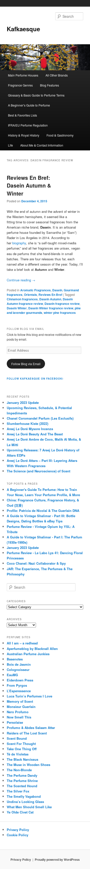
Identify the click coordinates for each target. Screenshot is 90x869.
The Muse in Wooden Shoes (28, 764)
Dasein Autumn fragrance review (40, 301)
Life (10, 145)
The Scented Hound (22, 785)
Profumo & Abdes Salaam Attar (31, 727)
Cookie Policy (17, 834)
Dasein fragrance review (62, 303)
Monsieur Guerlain (21, 706)
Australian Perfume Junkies (28, 653)
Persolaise (15, 722)
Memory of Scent (20, 701)
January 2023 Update (23, 402)
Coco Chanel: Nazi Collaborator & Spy (36, 563)
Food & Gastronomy (60, 135)
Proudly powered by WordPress (57, 859)
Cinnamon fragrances (22, 299)
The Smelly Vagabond (24, 796)
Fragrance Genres (20, 85)
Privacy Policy (18, 829)
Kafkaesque (23, 29)
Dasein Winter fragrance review (50, 308)
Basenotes (15, 659)
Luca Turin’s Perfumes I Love (29, 696)
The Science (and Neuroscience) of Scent (38, 471)
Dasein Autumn (50, 299)
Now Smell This (19, 717)
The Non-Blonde (19, 769)
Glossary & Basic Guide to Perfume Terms (36, 95)
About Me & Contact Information (41, 145)
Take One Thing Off (21, 748)
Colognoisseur (18, 669)
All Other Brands (57, 75)
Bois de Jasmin (19, 664)
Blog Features (49, 85)
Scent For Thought (21, 743)
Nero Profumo (17, 711)
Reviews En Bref (50, 294)
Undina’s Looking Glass (25, 801)
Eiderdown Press (20, 680)
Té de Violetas (17, 754)
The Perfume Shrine (22, 780)
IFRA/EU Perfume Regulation (28, 125)
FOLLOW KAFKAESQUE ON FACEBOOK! (35, 378)
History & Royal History (23, 135)
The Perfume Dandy (22, 775)
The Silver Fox (18, 791)
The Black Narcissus (22, 759)
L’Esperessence (19, 690)
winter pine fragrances (60, 312)
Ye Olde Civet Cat (20, 812)
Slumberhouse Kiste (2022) (27, 423)
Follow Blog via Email (25, 364)
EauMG (12, 674)
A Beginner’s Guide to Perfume (29, 105)
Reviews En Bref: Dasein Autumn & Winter (29, 185)
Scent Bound (17, 738)
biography (19, 243)
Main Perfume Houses (23, 75)
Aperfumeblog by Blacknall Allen (32, 648)
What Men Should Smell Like (29, 806)
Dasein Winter (17, 308)
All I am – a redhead (22, 643)
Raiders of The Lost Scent (27, 733)
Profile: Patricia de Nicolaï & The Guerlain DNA (43, 510)
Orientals (30, 294)
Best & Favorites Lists (22, 115)
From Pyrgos (17, 685)
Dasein (57, 290)
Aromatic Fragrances (35, 290)
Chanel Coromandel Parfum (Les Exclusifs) (40, 418)
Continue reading (21, 280)
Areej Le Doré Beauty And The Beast (35, 434)
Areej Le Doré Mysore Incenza (30, 428)
